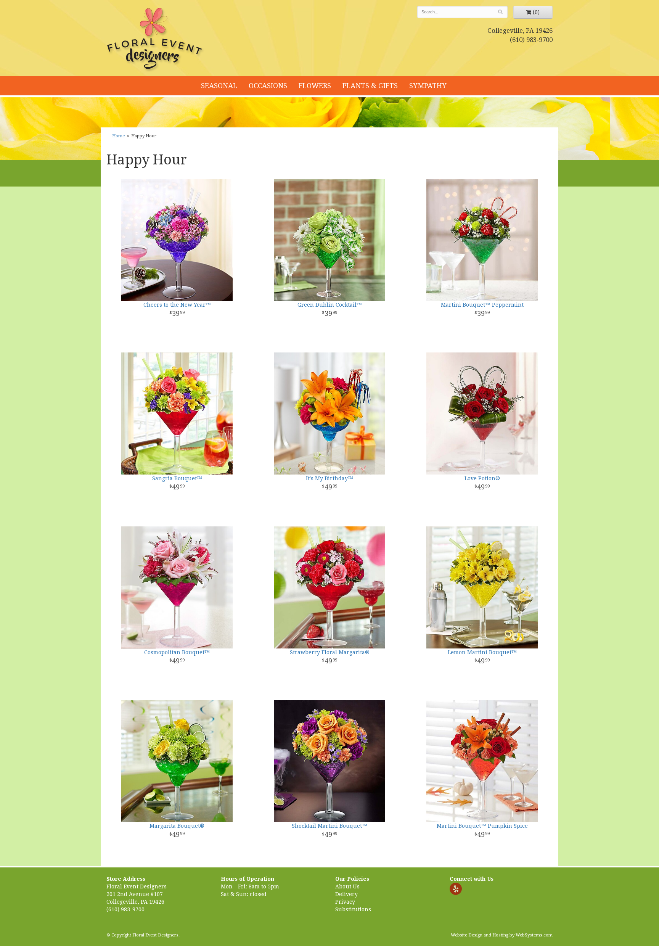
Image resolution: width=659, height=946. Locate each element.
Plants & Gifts (370, 86)
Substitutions (353, 909)
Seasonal (219, 86)
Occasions (268, 86)
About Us (347, 886)
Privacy (345, 902)
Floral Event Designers (155, 40)
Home (118, 136)
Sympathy (428, 86)
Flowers (315, 86)
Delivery (346, 894)
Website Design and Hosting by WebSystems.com (502, 935)
